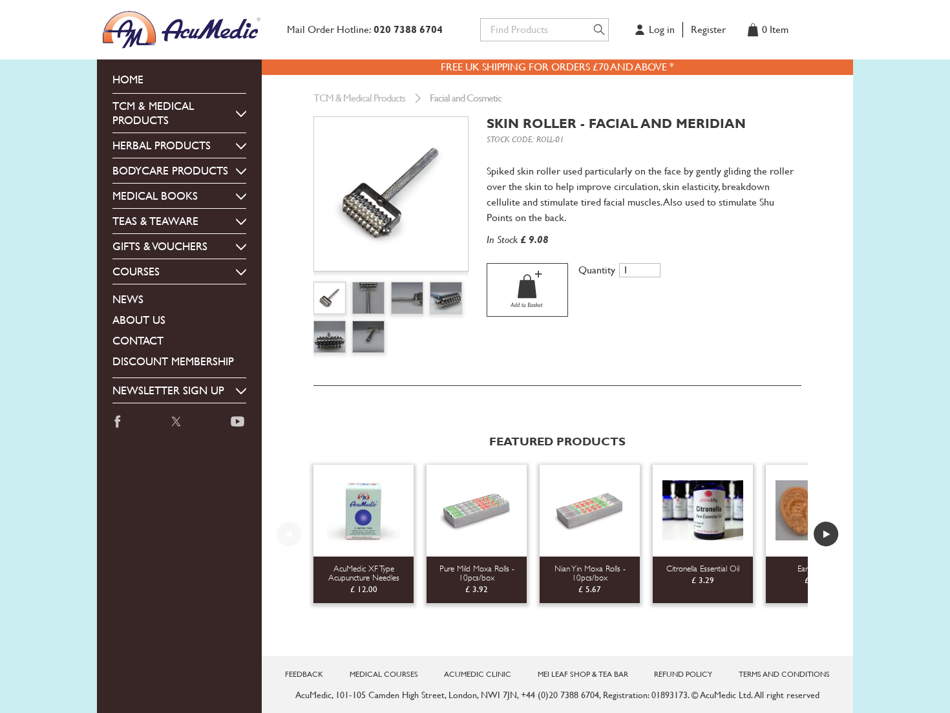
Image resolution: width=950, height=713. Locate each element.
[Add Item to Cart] (527, 290)
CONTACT (138, 340)
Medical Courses (384, 674)
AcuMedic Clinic (477, 674)
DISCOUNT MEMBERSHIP (173, 361)
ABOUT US (138, 320)
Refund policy (683, 674)
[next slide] (826, 534)
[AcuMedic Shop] (183, 29)
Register (708, 29)
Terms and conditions (784, 674)
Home (127, 79)
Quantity (596, 270)
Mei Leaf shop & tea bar (583, 674)
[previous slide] (289, 534)
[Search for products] (599, 30)
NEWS (127, 299)
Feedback (304, 674)
